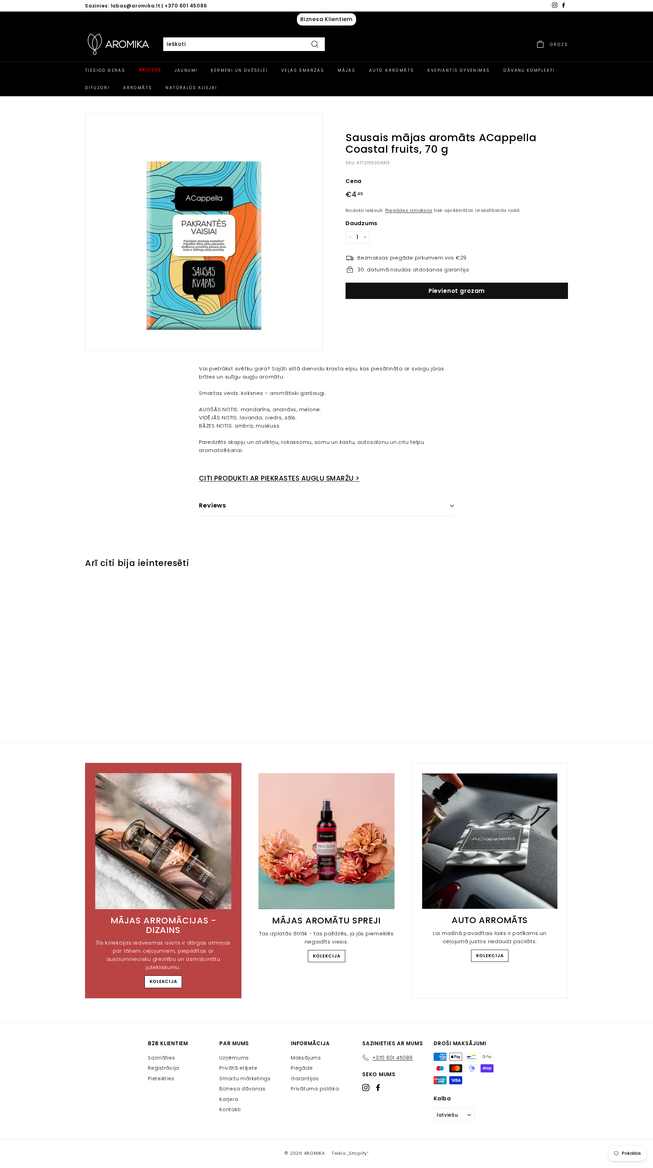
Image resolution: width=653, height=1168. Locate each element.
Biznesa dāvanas (242, 1088)
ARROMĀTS (137, 87)
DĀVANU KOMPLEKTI (529, 70)
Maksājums (306, 1057)
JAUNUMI (186, 70)
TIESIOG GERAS (105, 70)
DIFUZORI (97, 87)
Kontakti (230, 1109)
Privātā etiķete (238, 1068)
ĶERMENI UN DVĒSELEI (239, 70)
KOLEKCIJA (163, 981)
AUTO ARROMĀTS (391, 70)
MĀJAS (346, 70)
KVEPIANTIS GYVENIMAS (459, 70)
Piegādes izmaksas (409, 210)
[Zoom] (203, 232)
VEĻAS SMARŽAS (302, 70)
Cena (354, 181)
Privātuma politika (315, 1088)
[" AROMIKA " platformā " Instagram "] (365, 1087)
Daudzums (362, 223)
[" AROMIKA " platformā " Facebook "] (378, 1087)
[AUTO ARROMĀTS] (489, 841)
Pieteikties (161, 1078)
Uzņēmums (234, 1057)
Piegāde (302, 1068)
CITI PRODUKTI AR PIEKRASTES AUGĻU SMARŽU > (279, 478)
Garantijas (305, 1078)
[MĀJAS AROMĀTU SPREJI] (326, 841)
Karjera (228, 1099)
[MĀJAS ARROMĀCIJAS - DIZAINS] (163, 841)
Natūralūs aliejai (191, 87)
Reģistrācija (163, 1068)
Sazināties (161, 1057)
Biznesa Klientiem (326, 19)
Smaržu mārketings (245, 1078)
